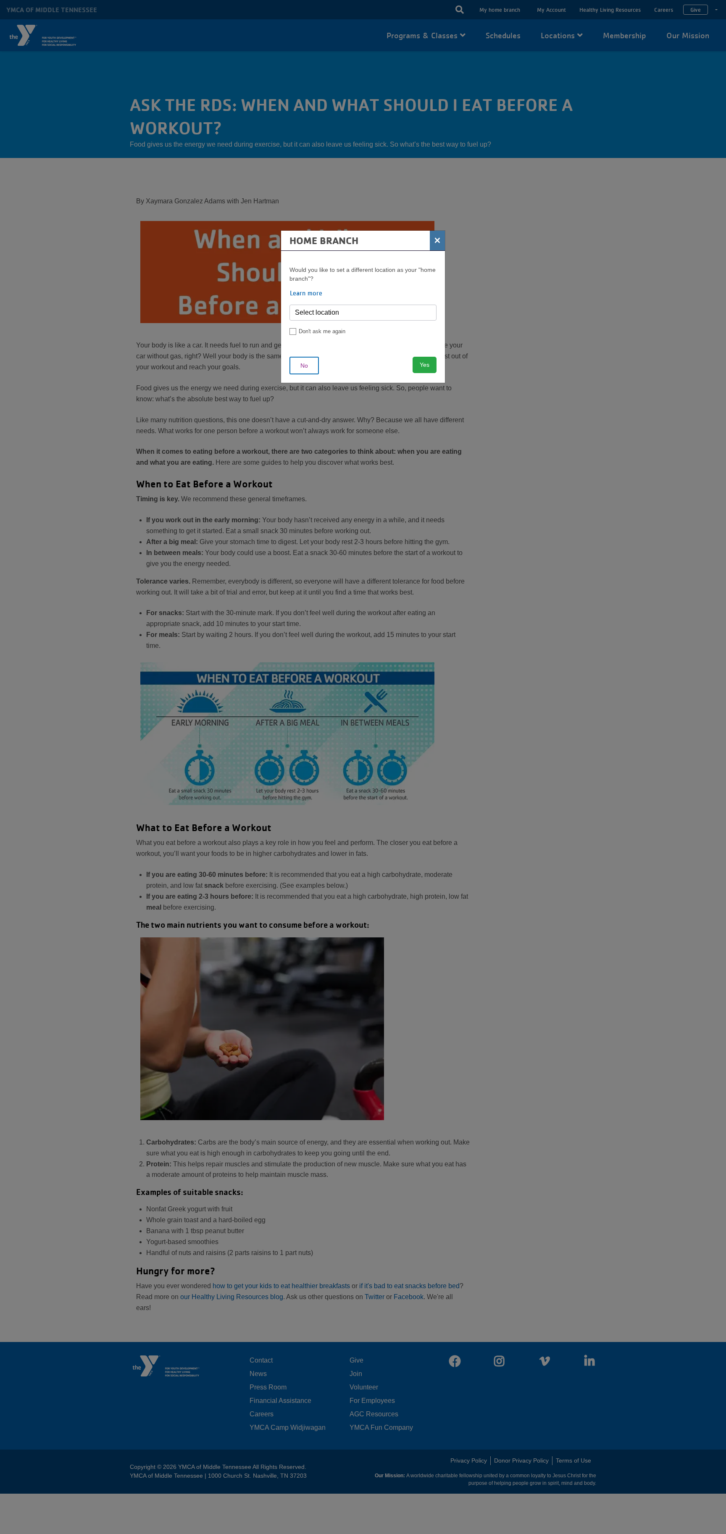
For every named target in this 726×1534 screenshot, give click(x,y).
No (304, 365)
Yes (424, 364)
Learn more (306, 293)
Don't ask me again (322, 331)
